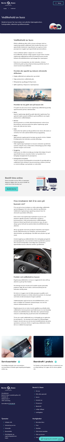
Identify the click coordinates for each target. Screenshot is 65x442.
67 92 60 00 (11, 403)
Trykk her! (60, 438)
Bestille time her (11, 189)
